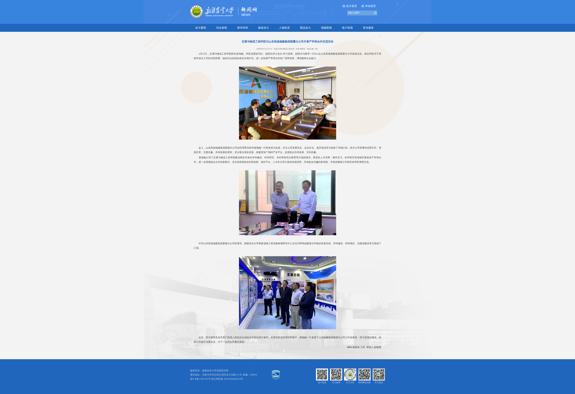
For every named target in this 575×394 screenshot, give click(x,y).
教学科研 (242, 27)
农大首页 (351, 5)
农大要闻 (200, 27)
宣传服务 (368, 27)
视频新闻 (326, 27)
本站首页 (370, 5)
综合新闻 (221, 27)
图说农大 (305, 27)
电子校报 (347, 27)
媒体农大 (263, 27)
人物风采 (284, 27)
